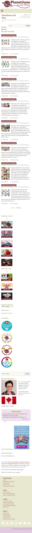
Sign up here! (28, 17)
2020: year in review (9, 143)
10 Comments (15, 53)
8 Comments (15, 160)
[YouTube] (20, 523)
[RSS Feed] (7, 523)
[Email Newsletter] (3, 523)
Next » (19, 208)
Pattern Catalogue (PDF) (9, 495)
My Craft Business (24, 37)
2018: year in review (9, 185)
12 (16, 208)
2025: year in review (9, 35)
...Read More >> (25, 419)
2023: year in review (9, 79)
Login (25, 14)
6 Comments (15, 75)
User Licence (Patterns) (9, 493)
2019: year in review (9, 163)
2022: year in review (9, 99)
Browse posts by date (6, 313)
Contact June (6, 484)
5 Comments (15, 96)
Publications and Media (9, 519)
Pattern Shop (6, 492)
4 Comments (15, 139)
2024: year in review (9, 57)
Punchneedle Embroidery (9, 505)
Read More (5, 53)
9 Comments (15, 118)
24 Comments (15, 182)
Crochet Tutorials (7, 501)
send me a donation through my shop (18, 462)
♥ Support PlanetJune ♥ (9, 486)
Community (6, 483)
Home (4, 480)
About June (6, 513)
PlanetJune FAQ (7, 516)
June (23, 382)
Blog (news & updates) (8, 481)
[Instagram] (16, 523)
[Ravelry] (24, 523)
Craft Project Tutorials (8, 504)
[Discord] (29, 523)
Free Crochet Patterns (8, 502)
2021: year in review (9, 121)
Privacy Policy (6, 517)
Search (28, 25)
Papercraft (5, 507)
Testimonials (6, 514)
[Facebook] (11, 523)
